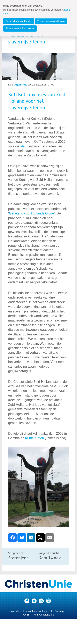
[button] (12, 537)
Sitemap (59, 611)
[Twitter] (34, 600)
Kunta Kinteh (34, 438)
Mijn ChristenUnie (44, 614)
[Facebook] (26, 600)
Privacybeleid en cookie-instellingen (29, 611)
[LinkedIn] (41, 600)
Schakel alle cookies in (18, 21)
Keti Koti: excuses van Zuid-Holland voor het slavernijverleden (38, 101)
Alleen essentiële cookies (20, 28)
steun (24, 146)
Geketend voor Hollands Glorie (31, 213)
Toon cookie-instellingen (51, 21)
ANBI (26, 614)
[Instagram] (48, 600)
